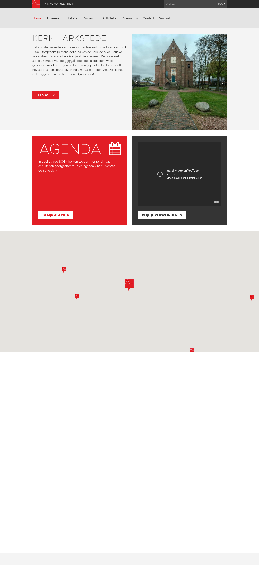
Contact (148, 18)
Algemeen (54, 18)
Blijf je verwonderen (162, 215)
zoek (221, 4)
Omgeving (90, 18)
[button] (77, 297)
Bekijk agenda (55, 215)
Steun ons (130, 18)
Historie (71, 18)
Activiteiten (110, 18)
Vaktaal (164, 18)
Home (36, 18)
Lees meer (45, 95)
